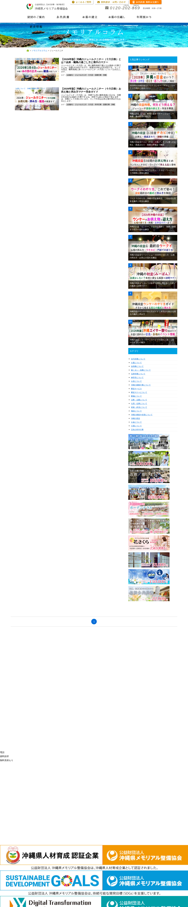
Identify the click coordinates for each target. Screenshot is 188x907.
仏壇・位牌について (139, 403)
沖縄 (104, 75)
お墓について (20, 59)
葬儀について (136, 396)
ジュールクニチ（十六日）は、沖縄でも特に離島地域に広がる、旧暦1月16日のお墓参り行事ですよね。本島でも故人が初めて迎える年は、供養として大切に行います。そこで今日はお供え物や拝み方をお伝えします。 (91, 98)
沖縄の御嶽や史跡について (141, 415)
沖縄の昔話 (135, 418)
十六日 (90, 75)
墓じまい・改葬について (141, 370)
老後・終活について (139, 407)
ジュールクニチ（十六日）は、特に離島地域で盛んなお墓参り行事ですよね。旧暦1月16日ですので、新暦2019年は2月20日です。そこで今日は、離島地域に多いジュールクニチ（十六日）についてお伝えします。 (91, 68)
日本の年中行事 (137, 430)
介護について (136, 426)
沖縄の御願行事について (36, 59)
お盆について (136, 381)
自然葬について (137, 366)
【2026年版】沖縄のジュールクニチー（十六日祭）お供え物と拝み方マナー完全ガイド (91, 90)
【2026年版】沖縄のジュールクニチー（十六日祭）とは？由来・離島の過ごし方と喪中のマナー (91, 61)
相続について (136, 411)
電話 (2, 752)
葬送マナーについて (139, 392)
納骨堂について (137, 377)
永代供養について (138, 359)
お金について (136, 422)
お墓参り (70, 75)
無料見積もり (6, 760)
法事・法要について (139, 400)
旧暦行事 (98, 75)
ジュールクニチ (81, 75)
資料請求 (4, 756)
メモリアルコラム (39, 50)
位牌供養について (138, 374)
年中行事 (98, 104)
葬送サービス (136, 389)
